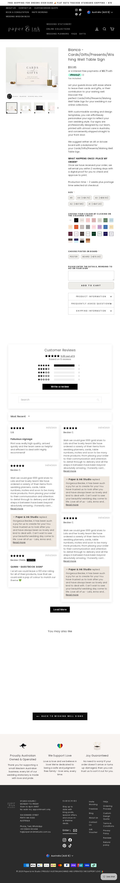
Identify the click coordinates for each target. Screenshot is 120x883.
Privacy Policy (106, 832)
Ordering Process (107, 807)
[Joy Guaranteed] (97, 746)
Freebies (93, 809)
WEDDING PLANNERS (58, 34)
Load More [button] (60, 609)
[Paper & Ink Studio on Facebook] (70, 840)
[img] (17, 428)
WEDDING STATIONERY (59, 24)
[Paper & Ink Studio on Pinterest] (64, 845)
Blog (91, 813)
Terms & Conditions (108, 824)
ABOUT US (11, 8)
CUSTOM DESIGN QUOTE (46, 8)
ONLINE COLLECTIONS (58, 29)
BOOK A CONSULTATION (17, 12)
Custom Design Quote (107, 816)
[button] (44, 365)
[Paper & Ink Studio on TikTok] (70, 845)
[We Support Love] (60, 746)
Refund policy (106, 843)
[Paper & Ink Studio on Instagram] (64, 840)
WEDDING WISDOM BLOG (18, 16)
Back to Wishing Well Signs (62, 716)
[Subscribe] (75, 830)
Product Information (91, 296)
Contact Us (93, 823)
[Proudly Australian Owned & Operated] (23, 746)
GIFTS (82, 34)
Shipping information (91, 311)
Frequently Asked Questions (91, 303)
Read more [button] (70, 471)
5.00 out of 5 (68, 356)
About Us (93, 818)
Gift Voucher (93, 831)
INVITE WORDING (40, 12)
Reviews (107, 838)
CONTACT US (25, 8)
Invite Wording (93, 803)
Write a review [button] (60, 386)
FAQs (74, 34)
